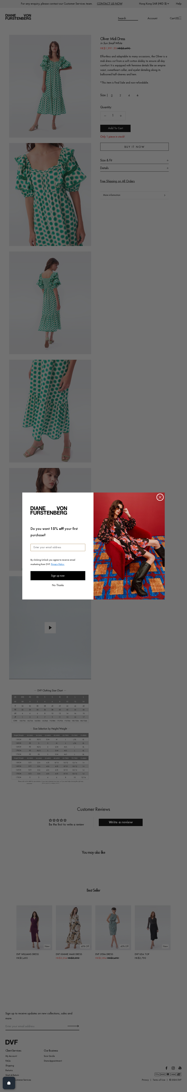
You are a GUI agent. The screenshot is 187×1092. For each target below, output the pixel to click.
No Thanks (58, 585)
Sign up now (58, 575)
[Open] (9, 1083)
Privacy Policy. (57, 564)
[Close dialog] (160, 497)
